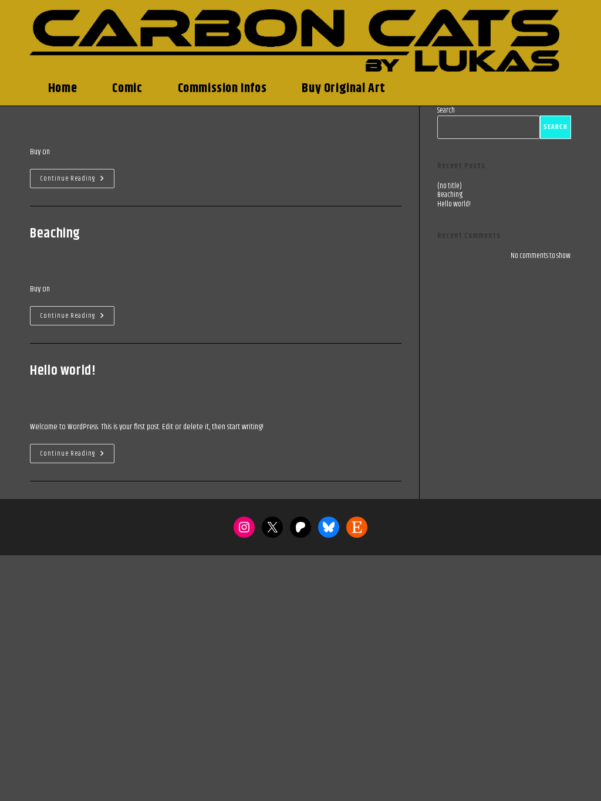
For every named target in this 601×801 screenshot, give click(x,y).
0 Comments (226, 124)
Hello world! (63, 370)
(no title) (449, 186)
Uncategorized (162, 124)
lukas (50, 124)
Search (446, 110)
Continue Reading (67, 179)
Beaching (55, 233)
